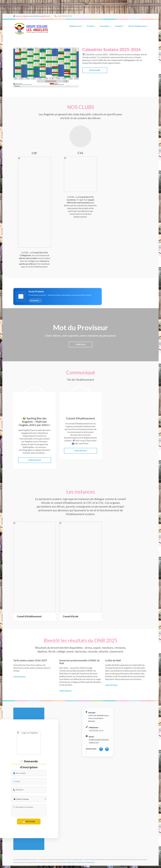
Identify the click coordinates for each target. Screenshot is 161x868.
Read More (94, 70)
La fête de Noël (113, 660)
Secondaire (104, 26)
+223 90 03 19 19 (64, 16)
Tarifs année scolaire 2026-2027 (30, 660)
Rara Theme (71, 862)
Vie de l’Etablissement (137, 26)
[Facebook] (101, 749)
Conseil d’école (70, 616)
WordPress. (90, 862)
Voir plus (80, 344)
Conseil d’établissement (29, 616)
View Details (34, 460)
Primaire (90, 26)
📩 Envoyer (29, 821)
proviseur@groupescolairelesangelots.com (33, 16)
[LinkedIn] (107, 749)
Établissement (75, 26)
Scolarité (119, 26)
